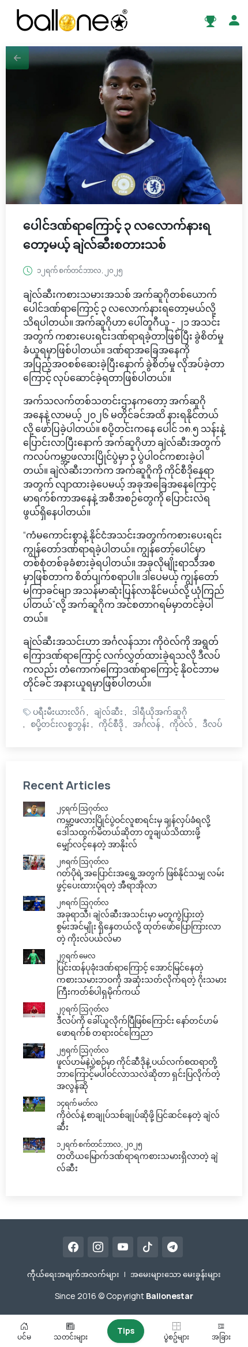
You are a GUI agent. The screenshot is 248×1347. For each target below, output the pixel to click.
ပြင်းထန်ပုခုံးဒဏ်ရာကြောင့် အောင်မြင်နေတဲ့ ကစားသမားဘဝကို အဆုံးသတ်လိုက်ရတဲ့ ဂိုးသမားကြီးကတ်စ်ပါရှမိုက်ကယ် (142, 979)
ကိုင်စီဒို (111, 723)
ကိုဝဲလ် (181, 723)
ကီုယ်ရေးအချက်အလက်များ (73, 1274)
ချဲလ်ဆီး (108, 711)
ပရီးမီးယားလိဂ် (59, 711)
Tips (125, 1330)
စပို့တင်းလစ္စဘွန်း (60, 723)
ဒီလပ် (212, 723)
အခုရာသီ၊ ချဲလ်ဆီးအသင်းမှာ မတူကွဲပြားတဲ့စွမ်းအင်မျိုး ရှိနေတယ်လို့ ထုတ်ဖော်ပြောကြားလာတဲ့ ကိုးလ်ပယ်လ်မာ (139, 926)
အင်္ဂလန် (146, 723)
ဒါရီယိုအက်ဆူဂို (159, 711)
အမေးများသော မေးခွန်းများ (175, 1274)
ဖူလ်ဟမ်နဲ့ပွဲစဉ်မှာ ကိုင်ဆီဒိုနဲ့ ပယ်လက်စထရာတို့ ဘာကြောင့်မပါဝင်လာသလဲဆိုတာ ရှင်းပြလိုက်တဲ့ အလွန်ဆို (138, 1073)
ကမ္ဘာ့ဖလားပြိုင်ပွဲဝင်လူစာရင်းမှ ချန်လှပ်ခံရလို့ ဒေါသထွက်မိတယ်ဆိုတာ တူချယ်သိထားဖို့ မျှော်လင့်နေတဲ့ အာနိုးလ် (134, 832)
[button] (17, 57)
